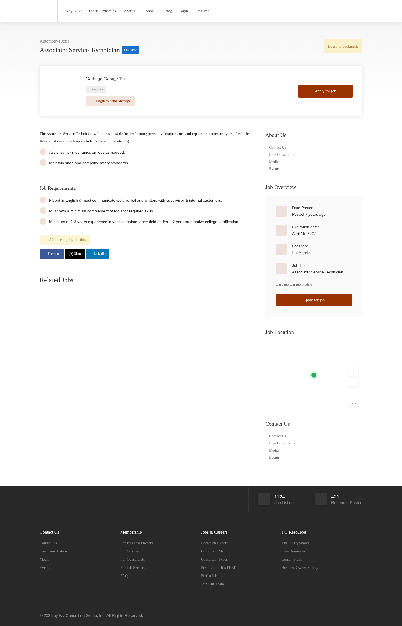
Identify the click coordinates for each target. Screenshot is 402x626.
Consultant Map (213, 551)
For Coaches (129, 551)
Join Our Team (212, 584)
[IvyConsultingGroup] (45, 9)
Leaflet (353, 403)
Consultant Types (214, 559)
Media (274, 162)
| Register (201, 11)
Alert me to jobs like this (67, 240)
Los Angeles (301, 253)
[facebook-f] (340, 615)
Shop (150, 11)
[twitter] (359, 615)
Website (97, 89)
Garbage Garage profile (294, 284)
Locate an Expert (214, 543)
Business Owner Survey (300, 568)
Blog (168, 11)
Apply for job (325, 91)
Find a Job (209, 576)
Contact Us (277, 147)
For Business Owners (136, 543)
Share (77, 254)
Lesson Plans (292, 559)
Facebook (54, 254)
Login (183, 11)
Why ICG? (73, 11)
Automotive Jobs (54, 41)
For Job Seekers (132, 568)
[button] (353, 371)
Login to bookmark (343, 46)
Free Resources (293, 551)
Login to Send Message (113, 101)
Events (274, 169)
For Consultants (132, 559)
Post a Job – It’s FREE (218, 568)
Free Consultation (282, 155)
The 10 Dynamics (102, 11)
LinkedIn (100, 254)
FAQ (124, 576)
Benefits (128, 11)
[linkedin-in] (349, 615)
